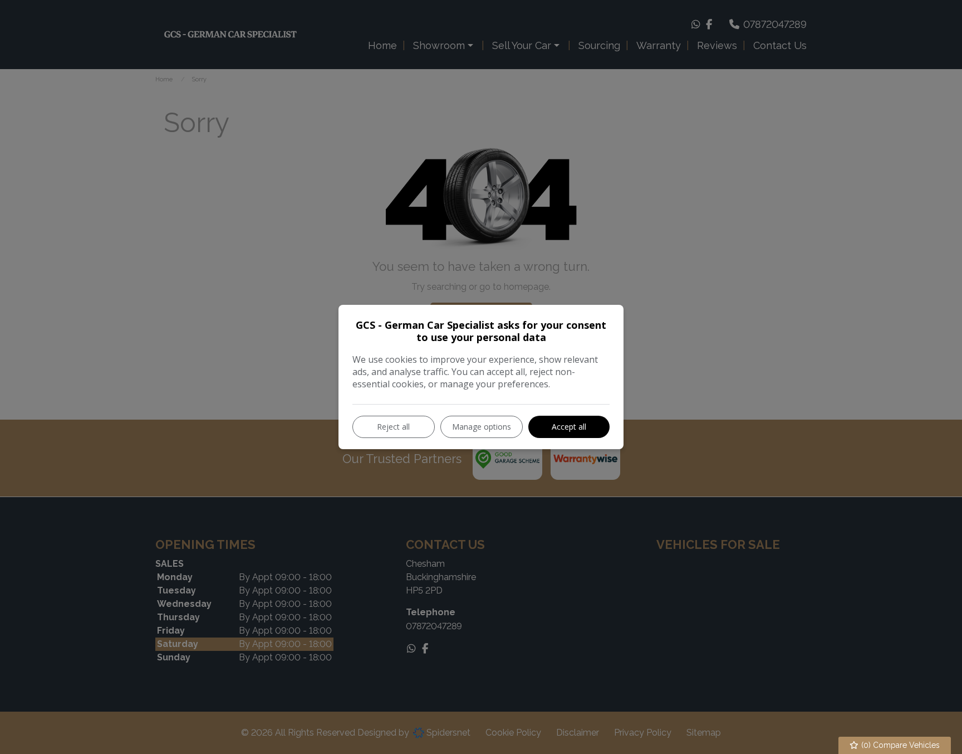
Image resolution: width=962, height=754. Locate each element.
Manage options (481, 426)
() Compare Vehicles (899, 745)
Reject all (393, 426)
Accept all (569, 426)
